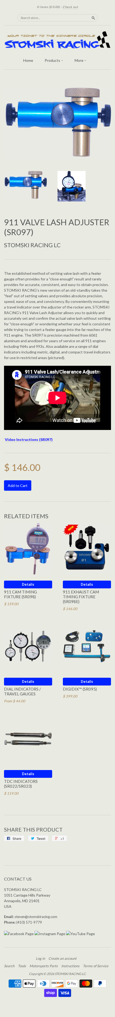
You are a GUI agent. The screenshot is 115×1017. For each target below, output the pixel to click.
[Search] (93, 17)
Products (53, 60)
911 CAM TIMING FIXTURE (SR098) (20, 594)
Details (28, 584)
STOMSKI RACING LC (32, 245)
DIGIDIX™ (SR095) (80, 689)
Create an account (62, 958)
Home (28, 60)
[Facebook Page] (19, 933)
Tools (22, 966)
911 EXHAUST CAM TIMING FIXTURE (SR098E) (81, 596)
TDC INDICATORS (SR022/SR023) (21, 784)
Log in (40, 958)
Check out (70, 7)
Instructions (70, 966)
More (79, 60)
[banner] (57, 40)
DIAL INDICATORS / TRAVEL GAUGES (22, 691)
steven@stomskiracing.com (35, 917)
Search (9, 966)
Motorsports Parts (43, 966)
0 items (48, 7)
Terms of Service (95, 966)
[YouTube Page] (80, 933)
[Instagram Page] (49, 933)
